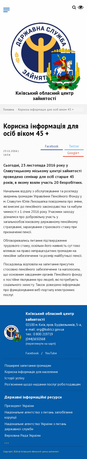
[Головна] (45, 55)
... (6, 440)
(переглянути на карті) (41, 344)
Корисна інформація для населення (31, 371)
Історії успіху (14, 378)
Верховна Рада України (22, 435)
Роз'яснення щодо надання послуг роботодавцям (42, 384)
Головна (8, 109)
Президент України (19, 405)
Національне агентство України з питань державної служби (35, 426)
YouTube (51, 353)
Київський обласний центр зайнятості (45, 95)
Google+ (73, 153)
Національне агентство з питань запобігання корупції (38, 414)
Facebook (51, 146)
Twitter (74, 146)
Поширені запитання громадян (27, 365)
